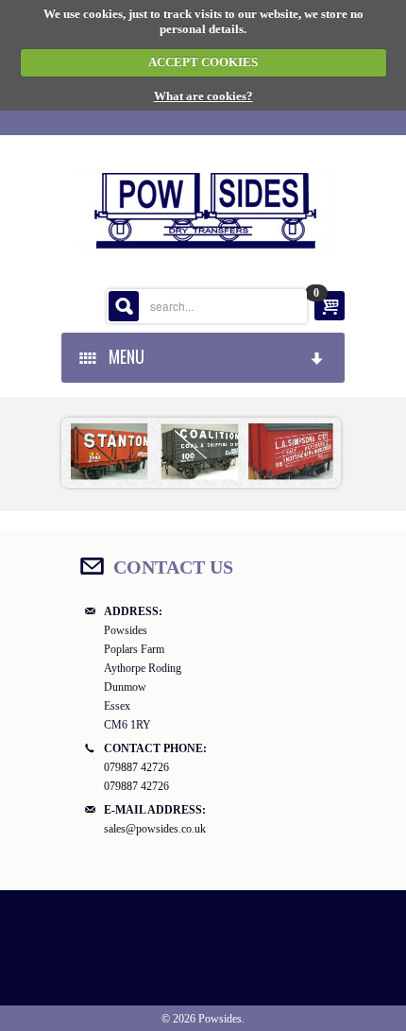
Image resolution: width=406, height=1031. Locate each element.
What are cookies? (203, 96)
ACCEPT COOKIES (203, 62)
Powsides (220, 1018)
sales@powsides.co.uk (155, 828)
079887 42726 (136, 767)
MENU (122, 356)
